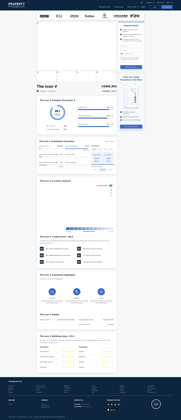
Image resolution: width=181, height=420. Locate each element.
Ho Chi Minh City (41, 385)
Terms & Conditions (21, 416)
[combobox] (122, 53)
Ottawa (122, 389)
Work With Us (45, 407)
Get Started (167, 7)
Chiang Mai (67, 387)
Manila (38, 389)
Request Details (131, 67)
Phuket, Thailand (47, 91)
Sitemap (30, 416)
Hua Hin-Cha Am (41, 387)
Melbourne (11, 389)
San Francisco (151, 389)
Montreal (122, 387)
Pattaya (66, 390)
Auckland (11, 385)
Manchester (95, 390)
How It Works (132, 7)
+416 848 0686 (85, 404)
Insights (143, 7)
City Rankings (118, 7)
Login (155, 7)
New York (150, 387)
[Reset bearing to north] (111, 195)
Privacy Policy (11, 416)
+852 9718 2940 (86, 406)
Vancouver (123, 392)
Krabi (37, 390)
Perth (10, 390)
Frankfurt (94, 387)
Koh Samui (67, 389)
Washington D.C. (152, 392)
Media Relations (45, 405)
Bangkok (66, 385)
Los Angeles (151, 385)
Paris (93, 392)
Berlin (93, 385)
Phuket (66, 392)
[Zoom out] (111, 192)
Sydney (10, 392)
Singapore (39, 392)
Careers (43, 404)
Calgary (122, 385)
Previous (34, 46)
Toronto (122, 390)
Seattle (149, 390)
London (94, 389)
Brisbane (10, 387)
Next (119, 46)
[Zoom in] (111, 189)
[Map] (77, 206)
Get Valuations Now (131, 126)
